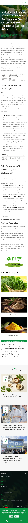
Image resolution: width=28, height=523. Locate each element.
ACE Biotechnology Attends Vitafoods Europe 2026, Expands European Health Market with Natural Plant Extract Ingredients (13, 458)
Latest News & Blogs (14, 370)
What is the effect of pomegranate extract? (11, 346)
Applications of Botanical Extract (9, 344)
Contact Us (4, 486)
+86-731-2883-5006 (8, 496)
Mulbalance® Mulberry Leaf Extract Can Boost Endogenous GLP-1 (14, 395)
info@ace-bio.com (8, 492)
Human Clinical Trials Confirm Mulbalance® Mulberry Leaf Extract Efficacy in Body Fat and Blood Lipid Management (14, 427)
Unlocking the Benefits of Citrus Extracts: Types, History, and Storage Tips (12, 352)
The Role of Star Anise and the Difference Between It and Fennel (13, 357)
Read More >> (6, 401)
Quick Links (4, 483)
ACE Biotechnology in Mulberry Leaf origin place (13, 354)
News (8, 32)
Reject (11, 516)
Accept (16, 516)
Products (3, 473)
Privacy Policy (22, 513)
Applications (4, 479)
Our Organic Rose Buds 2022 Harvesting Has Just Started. (12, 349)
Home (4, 32)
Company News (14, 32)
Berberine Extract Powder (14, 335)
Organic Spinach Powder (14, 294)
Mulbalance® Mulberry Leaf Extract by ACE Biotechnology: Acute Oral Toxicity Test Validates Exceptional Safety (12, 35)
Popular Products (5, 476)
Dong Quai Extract (14, 314)
